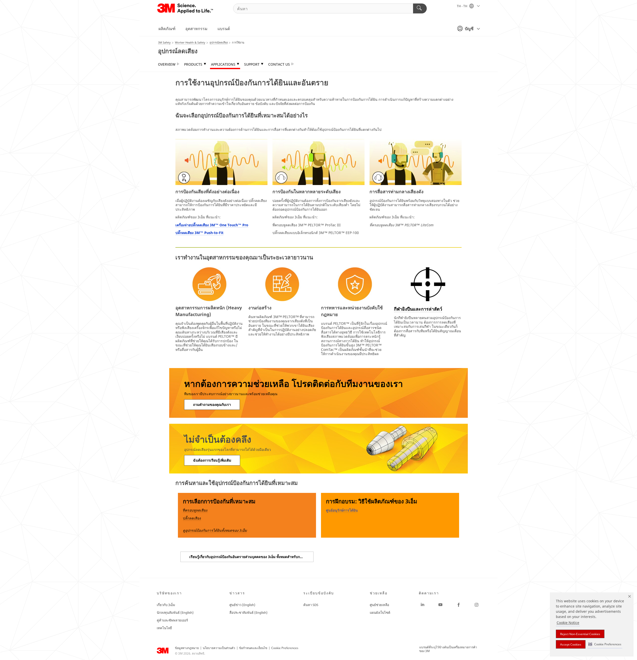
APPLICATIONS (223, 64)
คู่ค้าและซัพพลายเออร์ (172, 620)
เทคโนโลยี (164, 628)
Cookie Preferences (284, 648)
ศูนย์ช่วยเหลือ (379, 605)
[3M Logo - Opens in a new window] (185, 8)
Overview (166, 64)
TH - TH (462, 6)
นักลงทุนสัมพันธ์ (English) (175, 612)
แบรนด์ (223, 28)
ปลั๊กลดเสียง (192, 518)
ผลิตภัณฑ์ (167, 28)
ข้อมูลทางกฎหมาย (187, 648)
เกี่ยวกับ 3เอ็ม (166, 605)
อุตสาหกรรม (196, 28)
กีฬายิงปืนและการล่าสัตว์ (418, 309)
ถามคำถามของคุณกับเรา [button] (212, 404)
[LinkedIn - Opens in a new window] (422, 605)
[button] (604, 644)
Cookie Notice (568, 622)
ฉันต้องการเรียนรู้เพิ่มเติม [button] (212, 460)
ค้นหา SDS (310, 605)
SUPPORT (252, 64)
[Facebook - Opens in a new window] (458, 605)
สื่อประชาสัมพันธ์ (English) (248, 612)
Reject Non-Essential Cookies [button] (580, 634)
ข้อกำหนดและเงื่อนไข (253, 648)
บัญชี (469, 28)
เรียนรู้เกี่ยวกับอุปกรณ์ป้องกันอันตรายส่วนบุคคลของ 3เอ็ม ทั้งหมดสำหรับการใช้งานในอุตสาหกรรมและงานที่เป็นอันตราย (251, 556)
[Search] (420, 8)
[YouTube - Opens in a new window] (440, 605)
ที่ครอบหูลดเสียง (195, 510)
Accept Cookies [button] (570, 644)
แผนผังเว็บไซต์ (380, 612)
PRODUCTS (193, 64)
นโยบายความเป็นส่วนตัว (219, 648)
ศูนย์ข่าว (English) (242, 605)
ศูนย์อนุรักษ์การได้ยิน (342, 510)
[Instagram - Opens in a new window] (476, 605)
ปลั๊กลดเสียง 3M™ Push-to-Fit (199, 232)
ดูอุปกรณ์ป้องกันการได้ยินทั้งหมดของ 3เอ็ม (215, 530)
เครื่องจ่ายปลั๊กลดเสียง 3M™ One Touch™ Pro (211, 225)
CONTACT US (279, 64)
